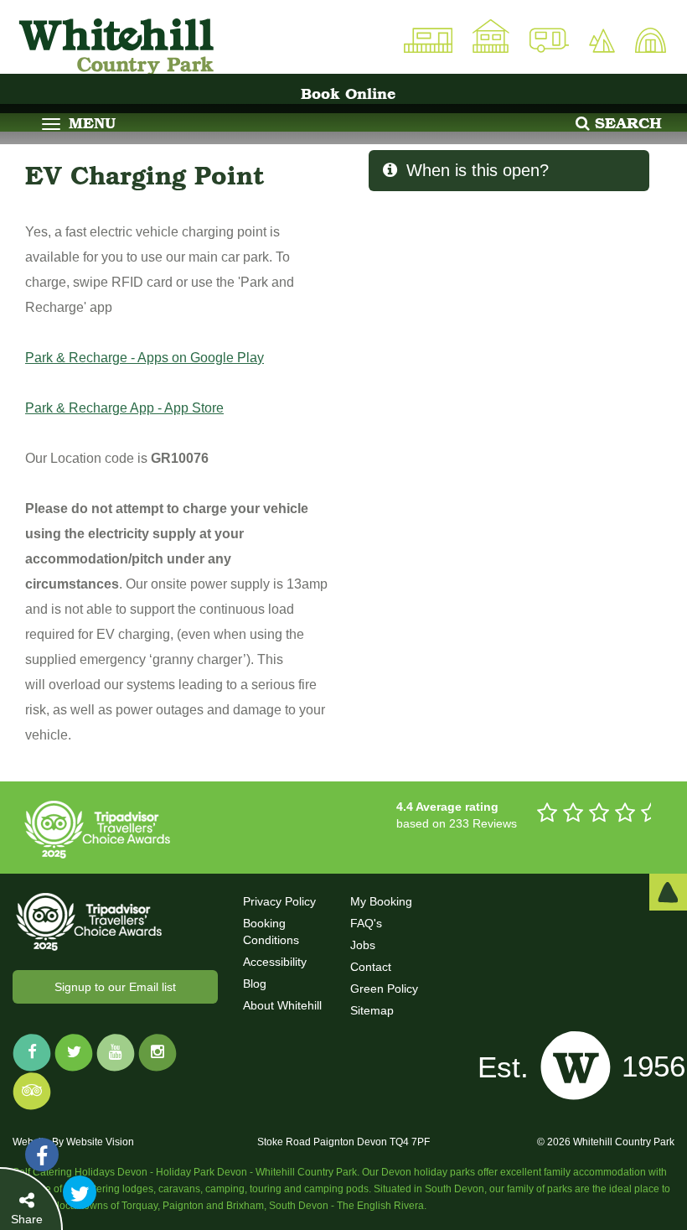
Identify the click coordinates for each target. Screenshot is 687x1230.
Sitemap (372, 1010)
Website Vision (100, 1142)
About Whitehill (282, 1005)
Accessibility (275, 961)
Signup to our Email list (115, 987)
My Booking (381, 901)
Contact (370, 966)
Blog (254, 983)
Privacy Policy (279, 901)
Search (626, 123)
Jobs (362, 945)
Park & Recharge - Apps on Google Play (144, 357)
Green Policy (384, 988)
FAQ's (366, 923)
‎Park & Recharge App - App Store (124, 408)
